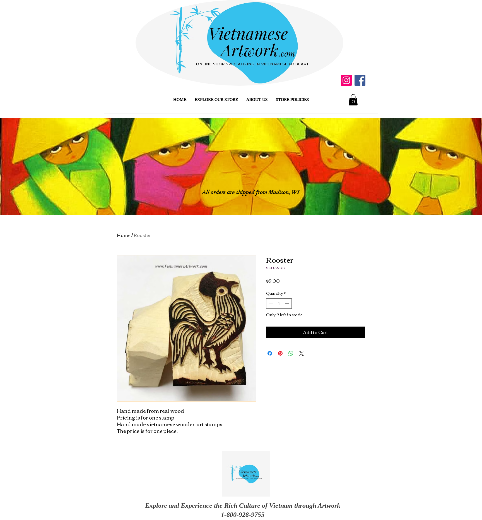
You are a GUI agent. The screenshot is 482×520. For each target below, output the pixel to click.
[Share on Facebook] (269, 353)
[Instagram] (346, 80)
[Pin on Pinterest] (280, 353)
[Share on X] (301, 353)
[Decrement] (270, 303)
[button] (353, 100)
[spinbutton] (279, 303)
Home (124, 235)
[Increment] (287, 303)
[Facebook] (360, 80)
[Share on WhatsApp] (291, 353)
